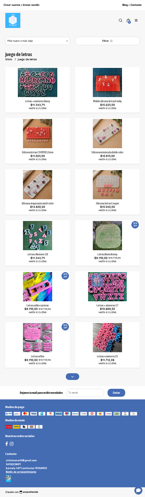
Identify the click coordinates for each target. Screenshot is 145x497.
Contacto (135, 5)
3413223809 (13, 464)
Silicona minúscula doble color (107, 152)
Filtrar (105, 40)
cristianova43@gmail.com (21, 460)
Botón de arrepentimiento (21, 471)
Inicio (9, 59)
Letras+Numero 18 (38, 254)
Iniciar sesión (31, 5)
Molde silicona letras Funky (107, 101)
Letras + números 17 (107, 305)
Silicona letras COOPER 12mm (37, 152)
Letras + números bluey (37, 101)
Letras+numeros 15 (107, 356)
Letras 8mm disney (107, 254)
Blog (125, 5)
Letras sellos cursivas (38, 305)
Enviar (116, 392)
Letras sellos (37, 356)
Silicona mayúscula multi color (38, 203)
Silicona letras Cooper (107, 203)
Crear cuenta (12, 5)
